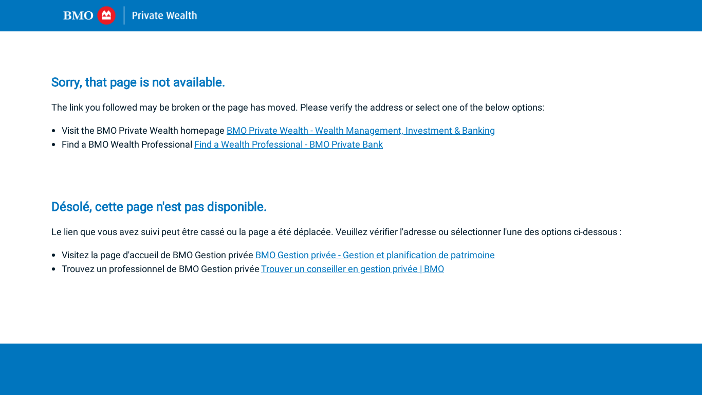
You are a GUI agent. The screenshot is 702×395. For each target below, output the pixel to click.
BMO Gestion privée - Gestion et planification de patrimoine (375, 255)
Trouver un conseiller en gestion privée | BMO (352, 269)
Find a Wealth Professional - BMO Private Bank (288, 145)
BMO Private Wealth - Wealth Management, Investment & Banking (361, 131)
